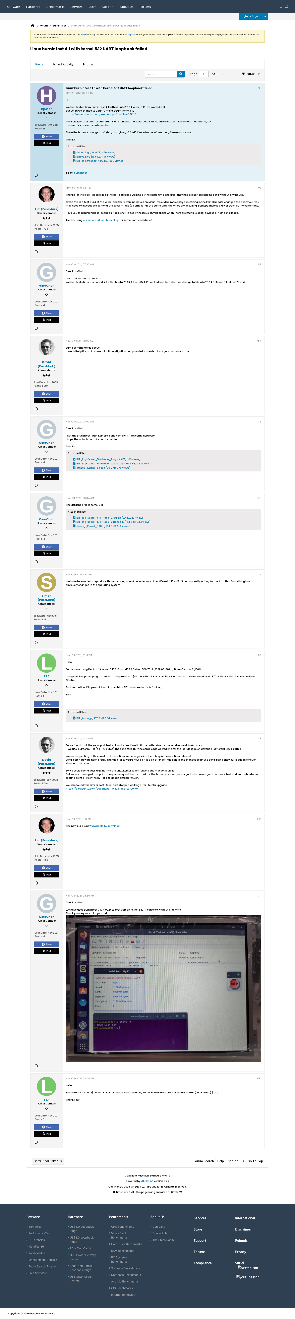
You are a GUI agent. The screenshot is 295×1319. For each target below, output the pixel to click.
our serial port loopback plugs (101, 220)
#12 (259, 1078)
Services (200, 1218)
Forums (145, 7)
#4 (259, 341)
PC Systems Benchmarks (119, 1259)
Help (220, 1161)
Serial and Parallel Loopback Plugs (81, 1268)
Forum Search (204, 1161)
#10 (258, 819)
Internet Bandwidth (123, 1294)
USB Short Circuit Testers (81, 1278)
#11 (259, 895)
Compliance (203, 1263)
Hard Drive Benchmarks (126, 1244)
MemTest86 (36, 1246)
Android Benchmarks (124, 1281)
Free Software (37, 1273)
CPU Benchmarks (122, 1226)
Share (49, 136)
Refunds (241, 1240)
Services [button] (77, 7)
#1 (259, 88)
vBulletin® (147, 1181)
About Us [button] (127, 7)
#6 (259, 498)
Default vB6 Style (46, 1161)
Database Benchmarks (126, 1274)
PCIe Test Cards (80, 1248)
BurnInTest (35, 1226)
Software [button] (13, 7)
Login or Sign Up (251, 16)
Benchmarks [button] (55, 7)
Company (159, 1226)
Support (108, 7)
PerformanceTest (39, 1233)
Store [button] (92, 7)
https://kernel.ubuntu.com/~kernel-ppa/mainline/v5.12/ (101, 114)
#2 (259, 188)
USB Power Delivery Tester (83, 1257)
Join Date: (41, 125)
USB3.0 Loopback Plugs (82, 1228)
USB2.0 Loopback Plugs (82, 1239)
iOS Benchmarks (122, 1288)
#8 (259, 655)
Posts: (38, 128)
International (245, 1218)
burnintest (80, 172)
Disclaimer (243, 1229)
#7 (259, 574)
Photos (88, 64)
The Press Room (163, 1240)
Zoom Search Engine (42, 1266)
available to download (106, 826)
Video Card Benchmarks (119, 1235)
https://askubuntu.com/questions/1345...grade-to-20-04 (102, 788)
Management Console (42, 1259)
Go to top (255, 1161)
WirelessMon (36, 1253)
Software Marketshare (125, 1268)
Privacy (240, 1252)
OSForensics (36, 1240)
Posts (39, 64)
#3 (259, 264)
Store (198, 1229)
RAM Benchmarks (122, 1250)
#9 (259, 738)
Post (48, 143)
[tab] (39, 64)
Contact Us (235, 1161)
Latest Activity (63, 64)
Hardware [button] (33, 7)
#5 (259, 421)
